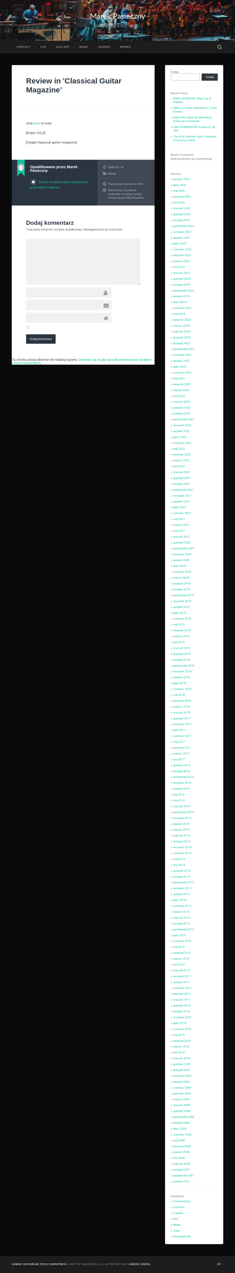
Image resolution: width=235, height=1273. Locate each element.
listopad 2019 (181, 589)
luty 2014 (179, 865)
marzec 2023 (181, 390)
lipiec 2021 (180, 507)
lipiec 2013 (180, 900)
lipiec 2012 (180, 935)
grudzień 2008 (182, 1111)
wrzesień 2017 (182, 724)
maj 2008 (179, 1140)
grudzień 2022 (182, 407)
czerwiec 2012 (182, 941)
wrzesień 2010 (182, 1017)
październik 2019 (183, 595)
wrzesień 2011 (182, 976)
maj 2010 (179, 1035)
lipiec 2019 (180, 613)
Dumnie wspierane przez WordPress (39, 1264)
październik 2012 (183, 929)
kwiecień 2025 (182, 255)
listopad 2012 (181, 923)
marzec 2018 (181, 706)
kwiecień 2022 (182, 454)
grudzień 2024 (182, 278)
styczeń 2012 (181, 970)
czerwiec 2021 (182, 513)
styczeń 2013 (181, 917)
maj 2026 (179, 190)
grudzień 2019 (182, 583)
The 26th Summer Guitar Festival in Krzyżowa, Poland (195, 138)
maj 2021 (179, 519)
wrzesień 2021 (182, 495)
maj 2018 (179, 695)
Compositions (181, 1201)
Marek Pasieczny (117, 16)
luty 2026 (179, 202)
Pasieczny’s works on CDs (125, 184)
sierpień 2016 (181, 788)
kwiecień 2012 (182, 952)
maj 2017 (179, 741)
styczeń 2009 (181, 1105)
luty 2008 (179, 1158)
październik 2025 (183, 226)
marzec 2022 (181, 460)
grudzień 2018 (182, 654)
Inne (175, 1219)
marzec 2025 (181, 261)
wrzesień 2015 (182, 818)
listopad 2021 (181, 484)
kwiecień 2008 (182, 1146)
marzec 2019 (181, 636)
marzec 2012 (181, 958)
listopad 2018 (181, 659)
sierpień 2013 (181, 894)
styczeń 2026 (181, 208)
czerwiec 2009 (182, 1087)
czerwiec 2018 (182, 689)
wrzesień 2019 (182, 601)
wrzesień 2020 (182, 554)
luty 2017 (179, 759)
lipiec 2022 (180, 437)
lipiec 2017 (180, 730)
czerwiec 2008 (182, 1134)
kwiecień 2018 (182, 700)
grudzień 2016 (182, 765)
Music (83, 47)
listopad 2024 (181, 284)
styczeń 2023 (181, 401)
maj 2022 (179, 448)
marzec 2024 (181, 325)
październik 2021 (183, 489)
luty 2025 (179, 267)
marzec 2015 (181, 829)
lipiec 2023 (180, 366)
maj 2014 (179, 859)
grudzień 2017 (182, 718)
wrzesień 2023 (182, 355)
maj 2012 (179, 947)
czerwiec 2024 (182, 308)
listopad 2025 (181, 220)
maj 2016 (179, 794)
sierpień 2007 (181, 1181)
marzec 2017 (181, 753)
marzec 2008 (181, 1152)
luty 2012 (179, 964)
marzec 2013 (181, 911)
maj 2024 (179, 314)
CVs (43, 47)
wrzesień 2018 (182, 671)
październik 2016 (183, 777)
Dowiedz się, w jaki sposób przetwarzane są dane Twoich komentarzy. (81, 361)
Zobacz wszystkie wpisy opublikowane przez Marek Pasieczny (59, 184)
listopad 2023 (181, 343)
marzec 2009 (181, 1099)
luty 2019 (179, 642)
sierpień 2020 (181, 560)
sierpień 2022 (181, 431)
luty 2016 (179, 800)
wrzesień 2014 (182, 847)
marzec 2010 (181, 1046)
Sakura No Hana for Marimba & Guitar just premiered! (192, 119)
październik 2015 (183, 812)
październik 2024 (183, 290)
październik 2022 (183, 419)
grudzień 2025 (182, 214)
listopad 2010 (181, 1011)
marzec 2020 (181, 577)
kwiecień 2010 (182, 1041)
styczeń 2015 (181, 835)
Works (125, 47)
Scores (104, 47)
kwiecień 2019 (182, 630)
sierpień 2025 (181, 237)
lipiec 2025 (180, 243)
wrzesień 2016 (182, 782)
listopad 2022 (181, 413)
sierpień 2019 (181, 607)
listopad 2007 (181, 1169)
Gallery (62, 47)
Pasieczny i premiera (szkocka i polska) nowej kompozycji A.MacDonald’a (126, 194)
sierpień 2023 (181, 360)
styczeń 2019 (181, 648)
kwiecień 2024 (182, 319)
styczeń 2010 (181, 1058)
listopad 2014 (181, 841)
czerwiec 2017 (182, 736)
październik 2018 (183, 665)
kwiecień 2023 (182, 384)
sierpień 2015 (181, 824)
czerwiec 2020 (182, 571)
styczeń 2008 (181, 1163)
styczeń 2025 (181, 273)
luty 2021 (179, 530)
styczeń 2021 (181, 536)
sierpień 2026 (181, 179)
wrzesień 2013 (182, 888)
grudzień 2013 (182, 870)
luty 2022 (179, 466)
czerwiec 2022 (182, 443)
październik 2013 (183, 882)
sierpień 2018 (181, 677)
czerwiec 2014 (182, 853)
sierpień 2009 (181, 1082)
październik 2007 (183, 1175)
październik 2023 (183, 349)
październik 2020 (183, 548)
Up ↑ (220, 1264)
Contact (23, 47)
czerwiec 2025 (182, 249)
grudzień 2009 (182, 1064)
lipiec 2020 (180, 566)
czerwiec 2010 (182, 1029)
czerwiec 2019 (182, 618)
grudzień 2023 (182, 337)
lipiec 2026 (180, 185)
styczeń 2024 (181, 331)
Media (112, 173)
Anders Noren (139, 1264)
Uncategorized (182, 1236)
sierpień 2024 (181, 296)
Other (176, 1230)
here (37, 123)
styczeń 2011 (181, 999)
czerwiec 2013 (182, 906)
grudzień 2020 (182, 542)
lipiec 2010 (180, 1023)
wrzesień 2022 (182, 425)
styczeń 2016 (181, 806)
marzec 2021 (181, 525)
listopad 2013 (181, 876)
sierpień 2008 (181, 1122)
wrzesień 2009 (182, 1076)
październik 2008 (183, 1117)
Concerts (179, 1207)
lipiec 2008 (180, 1128)
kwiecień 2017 (182, 747)
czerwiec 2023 (182, 372)
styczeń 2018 (181, 712)
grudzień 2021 (182, 478)
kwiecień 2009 (182, 1093)
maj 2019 (179, 624)
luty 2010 (179, 1052)
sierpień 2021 (181, 501)
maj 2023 (179, 378)
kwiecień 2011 (182, 993)
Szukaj (219, 47)
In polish (178, 1213)
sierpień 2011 (181, 982)
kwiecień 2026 (182, 196)
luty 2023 (179, 396)
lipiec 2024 (180, 302)
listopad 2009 (181, 1070)
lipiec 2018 (180, 683)
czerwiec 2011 (182, 988)
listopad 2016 (181, 771)
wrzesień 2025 (182, 232)
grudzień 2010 (182, 1005)
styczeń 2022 (181, 472)
